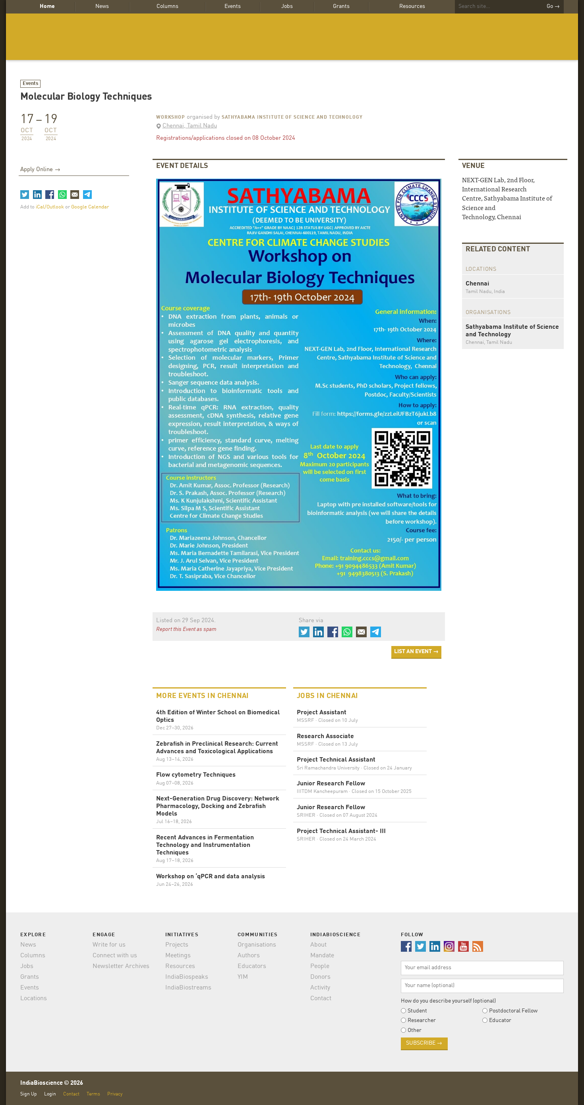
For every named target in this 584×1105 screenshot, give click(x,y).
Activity (320, 988)
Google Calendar (90, 207)
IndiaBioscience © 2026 (51, 1083)
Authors (249, 956)
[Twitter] (24, 194)
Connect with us (115, 956)
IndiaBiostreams (188, 988)
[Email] (74, 194)
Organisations (257, 945)
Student (417, 1011)
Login (50, 1094)
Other (415, 1030)
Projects (176, 945)
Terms (93, 1094)
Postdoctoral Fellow (513, 1011)
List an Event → (416, 651)
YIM (243, 977)
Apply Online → (40, 170)
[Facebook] (49, 194)
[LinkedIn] (37, 194)
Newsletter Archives (121, 966)
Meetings (178, 956)
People (319, 966)
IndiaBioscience (292, 36)
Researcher (422, 1020)
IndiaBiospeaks (186, 977)
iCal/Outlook (50, 207)
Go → (553, 6)
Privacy (114, 1094)
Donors (320, 977)
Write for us (109, 945)
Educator (500, 1020)
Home (47, 6)
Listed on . (186, 621)
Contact (320, 998)
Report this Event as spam (186, 629)
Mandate (322, 956)
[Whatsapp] (62, 194)
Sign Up (28, 1094)
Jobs (287, 6)
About (318, 945)
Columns (167, 6)
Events (232, 6)
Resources (412, 6)
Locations (33, 998)
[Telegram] (87, 194)
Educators (252, 966)
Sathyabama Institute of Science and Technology (292, 117)
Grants (341, 6)
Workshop (170, 117)
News (102, 6)
